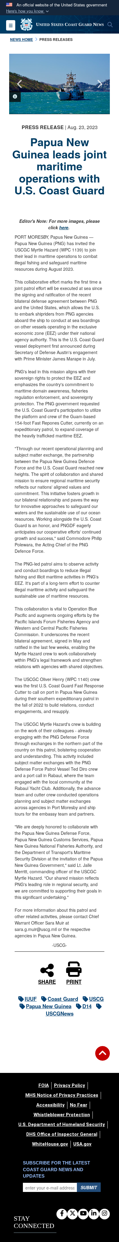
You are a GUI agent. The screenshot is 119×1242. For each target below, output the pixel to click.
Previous (20, 84)
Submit (89, 1187)
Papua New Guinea (48, 1006)
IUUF (31, 998)
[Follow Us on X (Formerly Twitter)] (72, 1214)
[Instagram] (104, 1214)
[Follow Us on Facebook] (61, 1214)
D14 (87, 1006)
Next (99, 84)
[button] (28, 11)
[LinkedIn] (93, 1214)
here (63, 227)
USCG (96, 998)
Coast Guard (63, 998)
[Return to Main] (102, 1057)
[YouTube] (83, 1214)
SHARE (47, 981)
